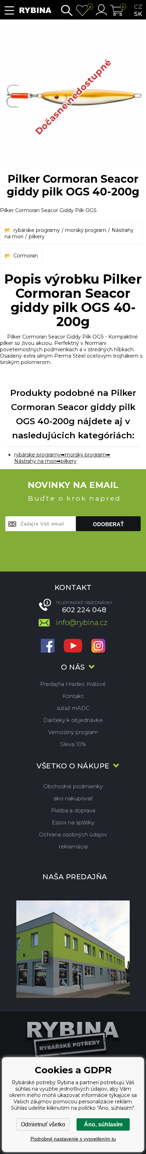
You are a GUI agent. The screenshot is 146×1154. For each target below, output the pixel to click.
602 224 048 (84, 610)
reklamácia (73, 846)
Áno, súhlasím (103, 1124)
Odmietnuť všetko (43, 1124)
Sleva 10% (73, 744)
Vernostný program (73, 732)
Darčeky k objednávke (73, 720)
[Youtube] (73, 646)
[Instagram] (98, 646)
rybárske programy (36, 230)
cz (138, 6)
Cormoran (25, 255)
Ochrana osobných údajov (73, 834)
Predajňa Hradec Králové (73, 684)
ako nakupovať (73, 798)
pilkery (37, 236)
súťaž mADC (73, 708)
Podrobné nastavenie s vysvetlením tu (73, 1139)
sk (138, 13)
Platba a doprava (73, 810)
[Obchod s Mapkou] (73, 949)
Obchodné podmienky (73, 786)
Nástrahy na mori (35, 461)
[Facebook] (48, 646)
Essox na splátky (73, 822)
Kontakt (73, 696)
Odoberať (108, 524)
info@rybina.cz (81, 622)
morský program (85, 230)
